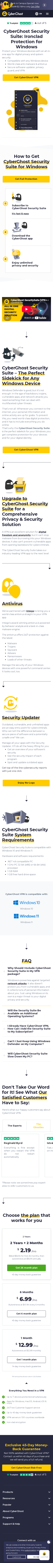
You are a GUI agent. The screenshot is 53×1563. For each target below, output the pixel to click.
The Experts (15, 1125)
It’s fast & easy (20, 213)
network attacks (17, 983)
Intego (30, 611)
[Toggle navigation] (47, 14)
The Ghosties (38, 1126)
